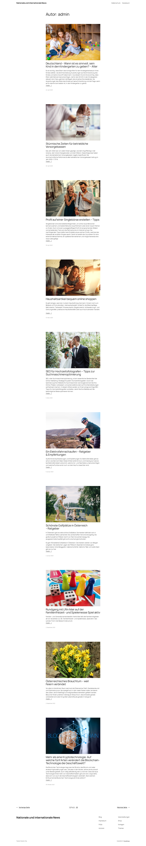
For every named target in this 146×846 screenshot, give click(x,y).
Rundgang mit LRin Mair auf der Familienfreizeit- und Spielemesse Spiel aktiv (73, 611)
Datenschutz (115, 3)
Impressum (126, 3)
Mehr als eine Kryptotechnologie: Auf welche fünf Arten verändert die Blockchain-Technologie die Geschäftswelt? (73, 760)
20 (77, 807)
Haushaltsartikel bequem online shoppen (71, 298)
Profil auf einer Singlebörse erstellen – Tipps (72, 219)
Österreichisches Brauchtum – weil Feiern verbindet (67, 683)
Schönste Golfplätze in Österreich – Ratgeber (67, 527)
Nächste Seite (123, 807)
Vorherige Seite (23, 807)
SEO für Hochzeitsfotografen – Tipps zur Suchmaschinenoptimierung (70, 373)
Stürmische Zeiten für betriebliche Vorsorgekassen (67, 145)
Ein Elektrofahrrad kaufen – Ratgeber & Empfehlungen (68, 453)
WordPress (127, 841)
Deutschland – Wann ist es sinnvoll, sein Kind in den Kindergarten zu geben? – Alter (72, 65)
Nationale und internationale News (31, 3)
